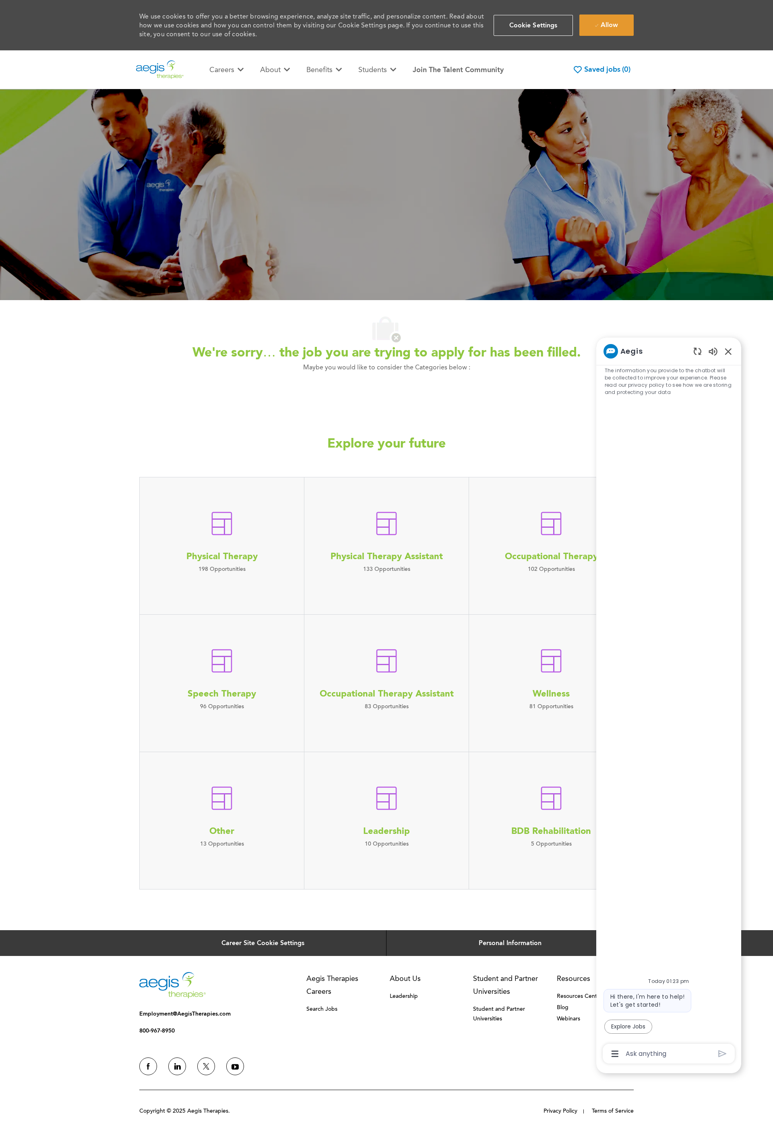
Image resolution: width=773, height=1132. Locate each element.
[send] (722, 1054)
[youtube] (235, 1066)
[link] (172, 985)
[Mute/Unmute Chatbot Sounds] (713, 351)
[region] (668, 701)
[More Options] (615, 1054)
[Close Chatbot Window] (728, 351)
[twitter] (206, 1066)
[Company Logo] (160, 69)
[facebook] (148, 1066)
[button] (533, 25)
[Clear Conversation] (697, 351)
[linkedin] (177, 1066)
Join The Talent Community (458, 69)
